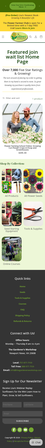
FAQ (22, 309)
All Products (11, 196)
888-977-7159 (28, 366)
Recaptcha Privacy (22, 441)
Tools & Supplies (33, 229)
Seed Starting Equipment (11, 230)
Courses (22, 304)
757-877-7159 (26, 362)
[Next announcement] (39, 6)
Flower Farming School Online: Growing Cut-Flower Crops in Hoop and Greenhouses (22, 148)
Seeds (22, 292)
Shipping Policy (22, 315)
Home (22, 286)
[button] (3, 36)
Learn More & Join (25, 28)
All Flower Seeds (33, 196)
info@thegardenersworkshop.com (26, 370)
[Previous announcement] (5, 6)
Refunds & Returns (23, 321)
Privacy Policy (27, 437)
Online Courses (11, 264)
